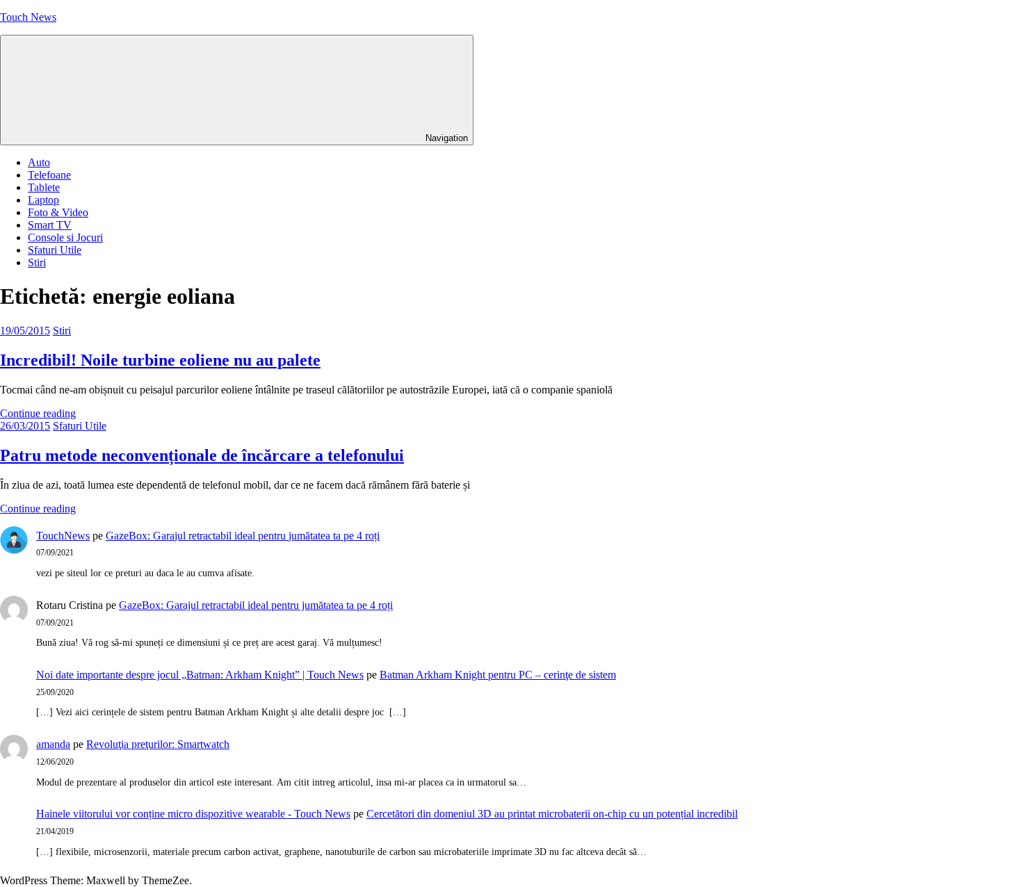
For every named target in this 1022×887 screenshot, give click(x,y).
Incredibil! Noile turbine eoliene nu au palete (160, 360)
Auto (39, 162)
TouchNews (63, 536)
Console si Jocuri (65, 237)
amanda (53, 744)
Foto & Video (58, 212)
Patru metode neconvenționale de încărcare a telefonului (202, 455)
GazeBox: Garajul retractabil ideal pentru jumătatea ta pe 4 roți (243, 536)
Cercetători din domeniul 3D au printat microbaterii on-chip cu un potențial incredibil (552, 814)
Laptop (43, 200)
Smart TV (50, 225)
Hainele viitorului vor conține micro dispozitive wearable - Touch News (193, 814)
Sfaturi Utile (54, 250)
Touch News (28, 17)
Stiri (37, 262)
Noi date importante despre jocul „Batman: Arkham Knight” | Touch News (200, 675)
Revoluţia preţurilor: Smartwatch (157, 744)
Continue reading (38, 413)
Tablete (44, 187)
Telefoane (49, 175)
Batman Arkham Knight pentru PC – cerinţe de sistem (498, 675)
